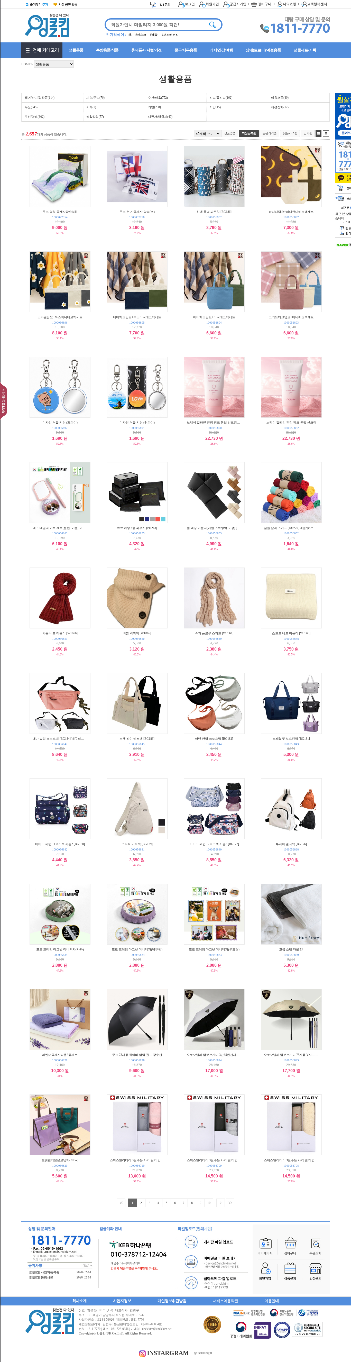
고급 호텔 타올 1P (291, 949)
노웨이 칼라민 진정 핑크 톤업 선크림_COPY (214, 422)
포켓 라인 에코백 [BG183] (136, 738)
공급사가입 (238, 4)
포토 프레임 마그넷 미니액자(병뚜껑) (137, 949)
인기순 (307, 133)
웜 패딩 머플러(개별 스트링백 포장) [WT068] (214, 527)
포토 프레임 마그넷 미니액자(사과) (60, 949)
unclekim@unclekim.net (156, 1329)
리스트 (326, 133)
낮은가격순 (290, 133)
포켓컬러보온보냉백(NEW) (60, 1160)
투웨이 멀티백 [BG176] (291, 844)
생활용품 (76, 50)
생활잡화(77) (95, 116)
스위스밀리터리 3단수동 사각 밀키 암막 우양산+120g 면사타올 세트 (137, 1160)
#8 (130, 34)
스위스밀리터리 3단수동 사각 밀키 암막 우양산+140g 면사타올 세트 (214, 1160)
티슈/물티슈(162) (220, 97)
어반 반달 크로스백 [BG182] (214, 738)
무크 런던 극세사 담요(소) (137, 211)
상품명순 (229, 133)
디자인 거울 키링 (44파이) (137, 422)
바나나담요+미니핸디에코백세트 (291, 211)
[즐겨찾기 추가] (35, 4)
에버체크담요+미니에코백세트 (214, 317)
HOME (26, 64)
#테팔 (154, 34)
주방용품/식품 (107, 50)
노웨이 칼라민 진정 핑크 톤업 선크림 (291, 422)
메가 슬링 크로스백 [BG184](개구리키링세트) (60, 738)
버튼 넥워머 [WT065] (137, 633)
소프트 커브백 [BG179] (137, 844)
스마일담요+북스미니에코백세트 (60, 317)
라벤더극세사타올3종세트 (60, 1054)
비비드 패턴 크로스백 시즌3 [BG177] (214, 844)
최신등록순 (249, 133)
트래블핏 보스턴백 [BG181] (291, 738)
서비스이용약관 (225, 1301)
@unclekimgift (203, 1353)
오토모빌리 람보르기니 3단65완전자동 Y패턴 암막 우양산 (214, 1054)
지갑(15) (215, 107)
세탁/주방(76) (95, 97)
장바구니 (264, 4)
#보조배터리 (170, 34)
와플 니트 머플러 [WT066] (60, 633)
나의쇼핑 (289, 4)
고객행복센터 (317, 4)
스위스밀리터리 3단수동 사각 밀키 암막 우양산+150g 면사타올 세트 (291, 1160)
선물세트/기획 (305, 50)
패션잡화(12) (280, 107)
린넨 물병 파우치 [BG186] (214, 211)
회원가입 (212, 4)
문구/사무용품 (185, 50)
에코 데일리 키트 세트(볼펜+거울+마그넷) (60, 527)
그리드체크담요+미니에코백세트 (291, 317)
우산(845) (31, 107)
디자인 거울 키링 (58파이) (60, 422)
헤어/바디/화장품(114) (39, 97)
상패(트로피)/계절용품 (263, 50)
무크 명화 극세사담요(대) (60, 211)
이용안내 (271, 1301)
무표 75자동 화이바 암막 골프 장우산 (137, 1054)
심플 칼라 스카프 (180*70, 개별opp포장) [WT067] (291, 527)
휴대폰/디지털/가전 (146, 50)
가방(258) (154, 107)
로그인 (190, 4)
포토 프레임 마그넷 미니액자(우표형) (214, 949)
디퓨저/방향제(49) (160, 116)
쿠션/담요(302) (34, 116)
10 (208, 1203)
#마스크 (141, 34)
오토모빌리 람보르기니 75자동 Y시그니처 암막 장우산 (291, 1054)
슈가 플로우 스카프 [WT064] (214, 633)
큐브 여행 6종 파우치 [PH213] (137, 527)
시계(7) (91, 107)
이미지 (318, 133)
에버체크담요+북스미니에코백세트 (137, 317)
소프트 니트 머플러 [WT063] (291, 633)
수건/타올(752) (158, 97)
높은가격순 (269, 133)
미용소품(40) (280, 97)
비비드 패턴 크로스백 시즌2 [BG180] (60, 844)
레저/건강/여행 (221, 50)
